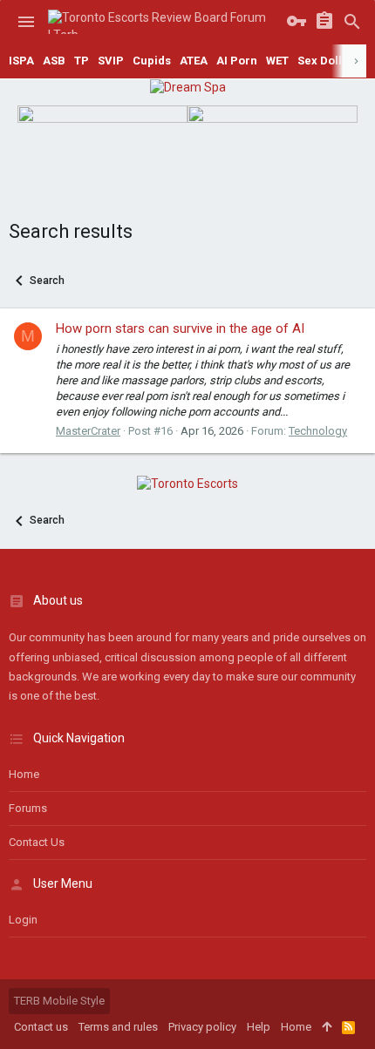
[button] (26, 21)
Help (258, 1026)
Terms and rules (118, 1026)
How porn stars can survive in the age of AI (180, 328)
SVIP (111, 60)
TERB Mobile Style (59, 1000)
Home (24, 774)
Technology (318, 430)
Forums (28, 808)
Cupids (152, 60)
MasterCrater (88, 430)
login (23, 919)
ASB (54, 60)
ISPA (21, 60)
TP (81, 60)
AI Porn (236, 60)
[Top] (327, 1027)
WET (277, 60)
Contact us (37, 842)
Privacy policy (202, 1026)
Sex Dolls (322, 60)
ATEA (194, 60)
